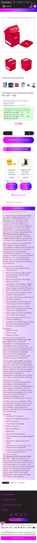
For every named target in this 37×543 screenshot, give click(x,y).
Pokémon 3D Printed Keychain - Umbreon (25, 172)
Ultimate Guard (22, 101)
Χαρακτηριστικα (18, 212)
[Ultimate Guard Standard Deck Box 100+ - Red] (18, 36)
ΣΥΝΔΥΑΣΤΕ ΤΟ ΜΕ (19, 149)
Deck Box (22, 482)
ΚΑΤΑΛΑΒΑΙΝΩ (18, 538)
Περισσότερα (29, 534)
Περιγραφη (18, 208)
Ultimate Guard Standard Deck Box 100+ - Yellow (11, 172)
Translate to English (18, 520)
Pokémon (14, 482)
